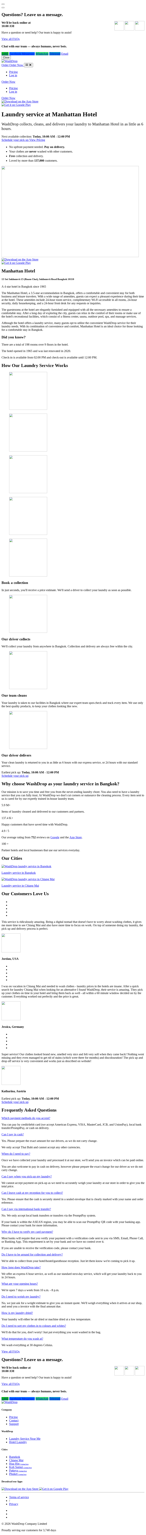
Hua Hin (19, 1463)
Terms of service (19, 1497)
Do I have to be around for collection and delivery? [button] (32, 1254)
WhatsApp (42, 53)
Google (54, 837)
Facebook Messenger (22, 53)
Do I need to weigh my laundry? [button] (21, 1296)
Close (6, 57)
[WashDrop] (9, 61)
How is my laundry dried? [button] (17, 1312)
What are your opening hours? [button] (20, 1283)
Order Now (8, 81)
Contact (13, 1420)
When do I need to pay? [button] (16, 1153)
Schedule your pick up (15, 140)
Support (14, 1423)
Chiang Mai (16, 1460)
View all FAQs (11, 39)
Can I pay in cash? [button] (13, 1134)
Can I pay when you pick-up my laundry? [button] (27, 1176)
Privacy (13, 1504)
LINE (5, 53)
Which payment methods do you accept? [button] (26, 1118)
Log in (13, 75)
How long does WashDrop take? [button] (21, 1267)
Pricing (13, 72)
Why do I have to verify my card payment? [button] (27, 1231)
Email (64, 53)
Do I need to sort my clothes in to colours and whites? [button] (34, 1325)
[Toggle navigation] (28, 65)
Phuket (17, 1474)
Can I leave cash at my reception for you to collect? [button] (32, 1192)
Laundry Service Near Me (24, 1438)
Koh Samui (20, 1467)
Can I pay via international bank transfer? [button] (26, 1209)
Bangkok (14, 1456)
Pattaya (18, 1470)
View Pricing (37, 140)
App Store (75, 837)
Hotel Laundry (18, 1442)
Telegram (54, 53)
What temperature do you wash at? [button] (22, 1338)
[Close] (3, 7)
